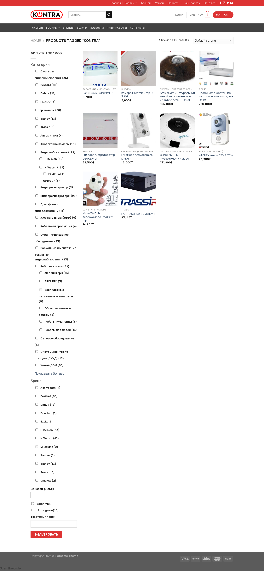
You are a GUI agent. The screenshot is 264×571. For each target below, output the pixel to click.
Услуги (159, 3)
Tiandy (48, 118)
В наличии (44, 504)
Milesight (49, 447)
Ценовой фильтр (42, 489)
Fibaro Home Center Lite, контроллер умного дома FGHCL (216, 96)
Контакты (210, 3)
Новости (173, 3)
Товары (129, 3)
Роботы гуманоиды (60, 321)
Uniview (48, 480)
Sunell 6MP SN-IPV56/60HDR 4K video (174, 156)
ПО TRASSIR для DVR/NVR (138, 214)
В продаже (48, 510)
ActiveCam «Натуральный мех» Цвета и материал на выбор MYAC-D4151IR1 (177, 96)
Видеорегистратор (57, 187)
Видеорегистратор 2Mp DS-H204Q (99, 156)
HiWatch (54, 167)
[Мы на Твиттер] (228, 3)
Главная (116, 3)
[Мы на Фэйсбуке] (220, 3)
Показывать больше (49, 373)
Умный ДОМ (52, 365)
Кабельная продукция (58, 226)
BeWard (49, 85)
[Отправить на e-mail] (231, 3)
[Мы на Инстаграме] (224, 3)
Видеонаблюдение (58, 152)
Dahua (48, 93)
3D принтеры (56, 273)
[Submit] (109, 14)
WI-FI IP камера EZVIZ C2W (216, 155)
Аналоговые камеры (58, 144)
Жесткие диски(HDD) (58, 217)
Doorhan (48, 413)
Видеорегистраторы (58, 196)
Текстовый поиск (43, 517)
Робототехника (54, 266)
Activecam (50, 388)
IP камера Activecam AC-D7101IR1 (137, 156)
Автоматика (51, 135)
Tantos (47, 455)
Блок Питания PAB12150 (98, 93)
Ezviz (46, 421)
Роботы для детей (60, 330)
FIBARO (48, 102)
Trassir (47, 127)
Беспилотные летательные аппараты (56, 295)
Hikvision (54, 159)
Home (36, 40)
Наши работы (192, 3)
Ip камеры (50, 110)
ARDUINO (53, 281)
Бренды (146, 3)
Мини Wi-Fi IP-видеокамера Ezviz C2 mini (98, 217)
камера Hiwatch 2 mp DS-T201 (138, 94)
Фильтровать (46, 534)
